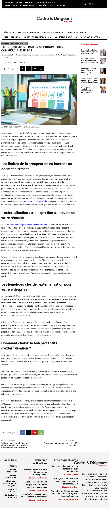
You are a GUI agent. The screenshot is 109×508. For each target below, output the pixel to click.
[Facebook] (22, 68)
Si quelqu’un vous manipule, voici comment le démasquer (88, 71)
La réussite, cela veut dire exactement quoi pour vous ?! (88, 90)
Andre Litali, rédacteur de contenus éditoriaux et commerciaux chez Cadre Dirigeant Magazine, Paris (40, 56)
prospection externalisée (36, 201)
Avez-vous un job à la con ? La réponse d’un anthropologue (89, 80)
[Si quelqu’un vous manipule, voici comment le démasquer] (103, 71)
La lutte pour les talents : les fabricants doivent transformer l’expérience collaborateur (16, 445)
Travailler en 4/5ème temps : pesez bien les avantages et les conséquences (64, 494)
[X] (29, 68)
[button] (90, 3)
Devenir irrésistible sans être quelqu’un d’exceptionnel (89, 52)
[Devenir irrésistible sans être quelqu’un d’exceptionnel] (103, 52)
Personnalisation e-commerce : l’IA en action (60, 444)
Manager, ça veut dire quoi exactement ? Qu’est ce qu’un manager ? (66, 481)
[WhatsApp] (41, 68)
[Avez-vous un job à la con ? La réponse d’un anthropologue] (103, 81)
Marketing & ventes (20, 43)
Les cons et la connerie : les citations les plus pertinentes (65, 469)
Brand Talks (6, 43)
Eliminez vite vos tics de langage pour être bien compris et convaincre (89, 61)
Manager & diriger (70, 487)
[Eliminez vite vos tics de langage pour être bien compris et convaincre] (103, 61)
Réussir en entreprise (38, 478)
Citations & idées (70, 475)
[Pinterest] (35, 68)
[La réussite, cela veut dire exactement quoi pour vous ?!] (103, 89)
